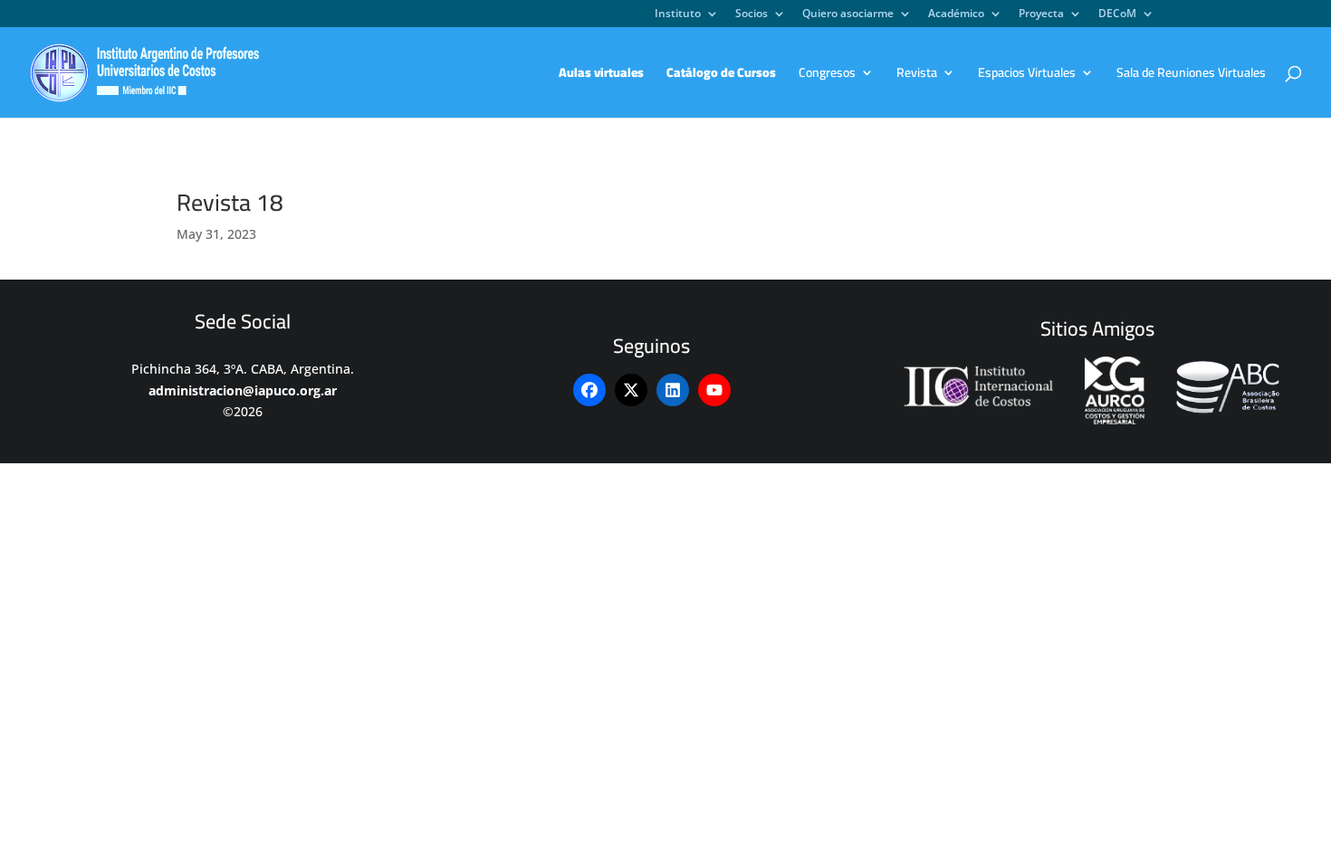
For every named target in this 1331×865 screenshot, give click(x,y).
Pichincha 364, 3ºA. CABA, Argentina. (242, 368)
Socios (751, 14)
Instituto (678, 14)
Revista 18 (230, 202)
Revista (916, 75)
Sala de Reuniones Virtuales (1191, 75)
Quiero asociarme (848, 14)
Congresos (827, 75)
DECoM (1117, 14)
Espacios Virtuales (1027, 75)
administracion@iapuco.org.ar (242, 390)
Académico (956, 14)
